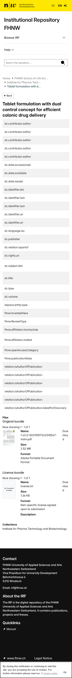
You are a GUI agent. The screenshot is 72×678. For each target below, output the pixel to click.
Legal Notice (43, 658)
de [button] (53, 5)
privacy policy (50, 673)
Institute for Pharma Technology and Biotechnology (24, 82)
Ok (64, 672)
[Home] (19, 5)
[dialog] (36, 670)
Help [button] (7, 50)
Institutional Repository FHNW (32, 23)
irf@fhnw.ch (19, 587)
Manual (11, 629)
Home (6, 78)
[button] (65, 5)
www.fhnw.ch (16, 658)
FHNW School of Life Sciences (31, 78)
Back (9, 95)
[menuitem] (36, 37)
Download (65, 435)
